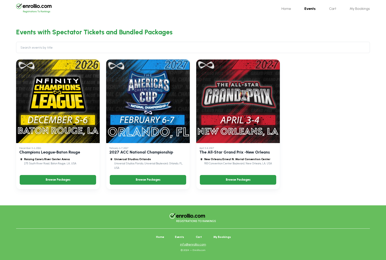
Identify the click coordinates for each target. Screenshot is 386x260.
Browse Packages (58, 179)
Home (160, 237)
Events (179, 237)
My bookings (222, 237)
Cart (199, 237)
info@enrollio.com (193, 244)
